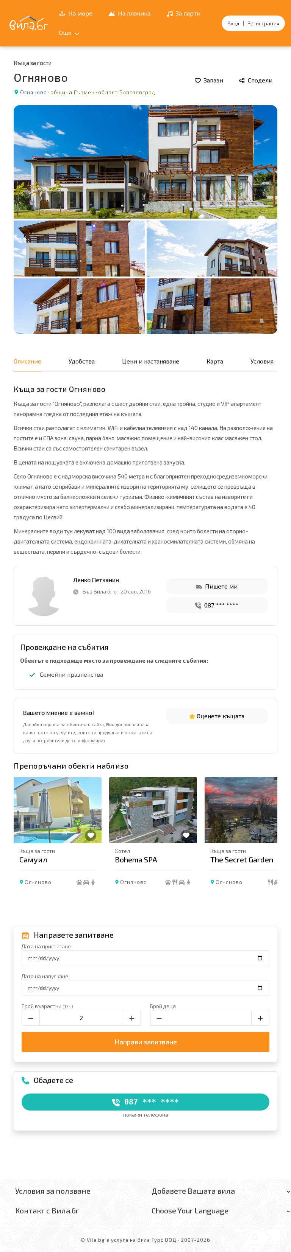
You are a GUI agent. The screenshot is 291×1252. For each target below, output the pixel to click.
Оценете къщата (219, 715)
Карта (215, 361)
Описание (27, 361)
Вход (233, 23)
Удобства (82, 361)
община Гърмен (72, 92)
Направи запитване (145, 1042)
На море (79, 13)
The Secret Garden (241, 859)
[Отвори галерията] (145, 219)
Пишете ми (220, 586)
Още (66, 32)
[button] (268, 838)
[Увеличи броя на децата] (260, 1018)
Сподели (259, 80)
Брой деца (163, 1006)
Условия (262, 361)
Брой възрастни (47, 1006)
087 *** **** (220, 605)
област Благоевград (126, 92)
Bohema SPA (136, 859)
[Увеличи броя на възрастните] (132, 1018)
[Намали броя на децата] (159, 1018)
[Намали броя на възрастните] (31, 1018)
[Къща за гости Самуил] (58, 810)
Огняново (33, 92)
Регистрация (263, 23)
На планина (133, 13)
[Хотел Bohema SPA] (153, 810)
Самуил (33, 859)
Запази (212, 80)
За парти (187, 13)
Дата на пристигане (46, 946)
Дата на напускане (45, 976)
